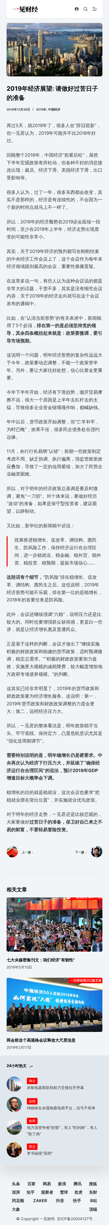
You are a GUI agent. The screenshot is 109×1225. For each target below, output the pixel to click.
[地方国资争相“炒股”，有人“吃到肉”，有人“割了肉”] (14, 1127)
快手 (77, 1200)
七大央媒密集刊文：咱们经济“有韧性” (41, 959)
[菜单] (95, 9)
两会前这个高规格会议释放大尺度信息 (41, 1040)
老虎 (78, 1192)
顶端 (93, 1209)
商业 (32, 1081)
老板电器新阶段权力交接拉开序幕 (55, 1087)
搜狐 (93, 1183)
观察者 (47, 1192)
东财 (93, 1192)
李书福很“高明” (40, 1153)
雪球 (64, 1192)
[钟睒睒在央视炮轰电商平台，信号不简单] (14, 1104)
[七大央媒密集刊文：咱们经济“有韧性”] (54, 924)
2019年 (41, 109)
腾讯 (78, 1183)
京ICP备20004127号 (75, 1218)
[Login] (77, 9)
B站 (93, 1200)
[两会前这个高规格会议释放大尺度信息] (54, 1005)
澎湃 (16, 1192)
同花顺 (18, 1200)
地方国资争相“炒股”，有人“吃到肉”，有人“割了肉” (62, 1130)
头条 (16, 1183)
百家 (31, 1183)
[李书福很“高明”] (14, 1149)
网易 (47, 1183)
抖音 (60, 1200)
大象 (16, 1209)
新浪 (62, 1183)
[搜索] (85, 9)
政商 (32, 1101)
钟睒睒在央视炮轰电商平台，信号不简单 (61, 1108)
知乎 (31, 1192)
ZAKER (40, 1200)
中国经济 (54, 109)
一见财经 (47, 1218)
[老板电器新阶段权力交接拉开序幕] (14, 1084)
